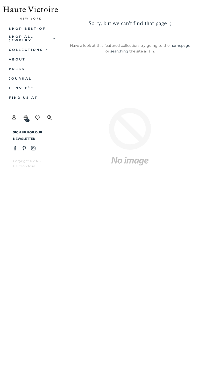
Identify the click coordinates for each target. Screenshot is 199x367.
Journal (20, 78)
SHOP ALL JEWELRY (21, 38)
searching (119, 51)
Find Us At (23, 98)
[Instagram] (33, 147)
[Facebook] (14, 147)
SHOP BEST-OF (27, 28)
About (17, 59)
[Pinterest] (23, 147)
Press (17, 69)
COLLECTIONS (26, 50)
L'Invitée (21, 88)
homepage (180, 45)
